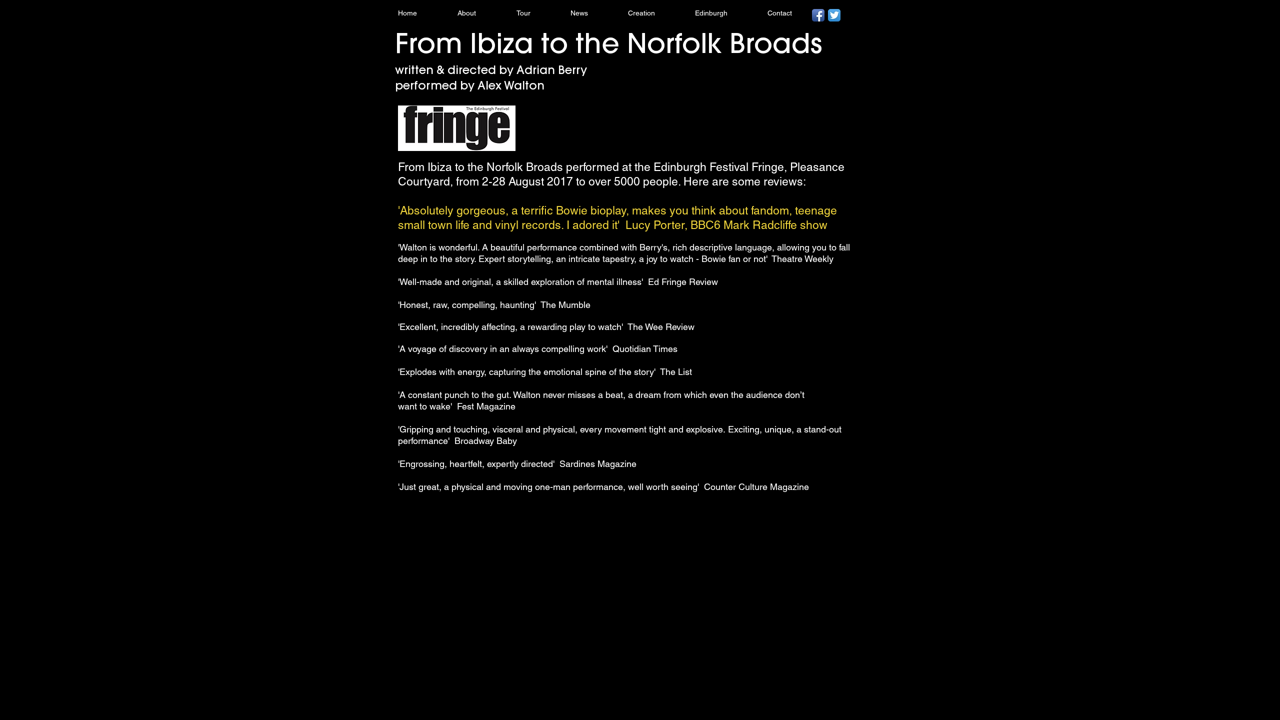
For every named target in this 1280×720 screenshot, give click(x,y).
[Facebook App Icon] (818, 15)
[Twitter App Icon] (834, 15)
